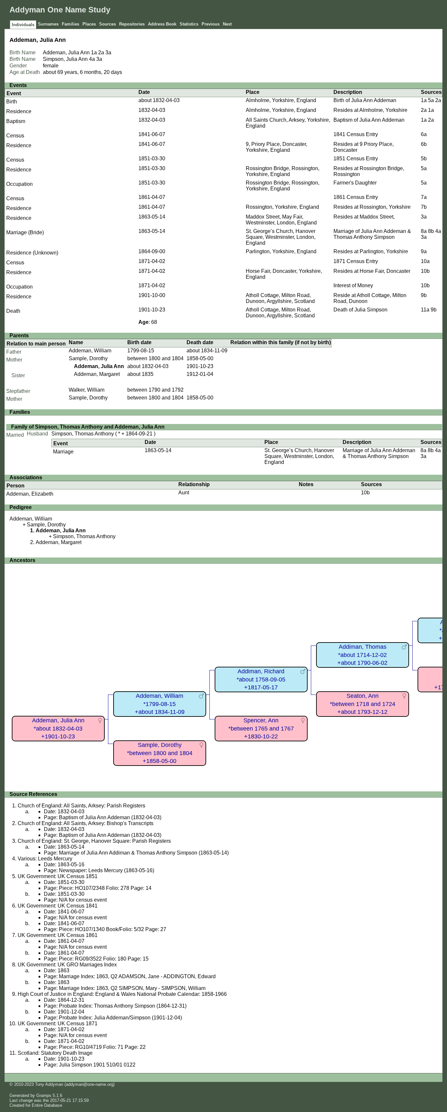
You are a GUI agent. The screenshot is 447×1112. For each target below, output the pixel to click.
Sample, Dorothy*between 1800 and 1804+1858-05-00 (159, 753)
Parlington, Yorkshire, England (281, 251)
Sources (107, 24)
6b (424, 144)
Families (70, 24)
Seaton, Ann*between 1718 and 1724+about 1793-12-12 (362, 704)
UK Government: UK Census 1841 (58, 906)
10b (425, 271)
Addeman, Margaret (97, 374)
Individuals (23, 24)
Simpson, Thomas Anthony (82, 433)
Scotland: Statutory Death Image (55, 1053)
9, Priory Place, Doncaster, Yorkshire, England (276, 147)
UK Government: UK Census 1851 (58, 876)
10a (425, 261)
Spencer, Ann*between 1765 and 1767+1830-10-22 (261, 728)
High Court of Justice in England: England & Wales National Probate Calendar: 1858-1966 (122, 994)
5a (431, 100)
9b (424, 295)
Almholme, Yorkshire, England (281, 100)
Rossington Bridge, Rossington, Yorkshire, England (282, 171)
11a (425, 309)
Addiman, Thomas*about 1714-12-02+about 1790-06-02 (362, 655)
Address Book (162, 24)
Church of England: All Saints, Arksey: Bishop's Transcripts (85, 823)
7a (424, 197)
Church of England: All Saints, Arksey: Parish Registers (81, 805)
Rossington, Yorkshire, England (282, 207)
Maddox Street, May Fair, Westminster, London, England (281, 219)
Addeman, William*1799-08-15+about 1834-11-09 (160, 704)
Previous (211, 24)
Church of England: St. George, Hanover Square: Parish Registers (94, 841)
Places (89, 24)
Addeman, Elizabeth (29, 494)
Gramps (43, 1095)
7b (424, 207)
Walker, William (86, 390)
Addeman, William (90, 350)
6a (424, 134)
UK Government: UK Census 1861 (58, 935)
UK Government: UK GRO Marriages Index (67, 964)
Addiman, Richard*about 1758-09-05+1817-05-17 (261, 679)
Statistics (189, 24)
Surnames (48, 24)
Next (227, 24)
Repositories (132, 24)
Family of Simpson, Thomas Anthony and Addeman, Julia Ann (88, 427)
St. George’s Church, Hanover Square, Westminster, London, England (280, 237)
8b (431, 231)
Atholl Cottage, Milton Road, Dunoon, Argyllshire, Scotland (280, 298)
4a (92, 59)
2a (101, 52)
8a (424, 231)
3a (108, 52)
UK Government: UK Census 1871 (58, 1023)
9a (424, 251)
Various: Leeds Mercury (45, 858)
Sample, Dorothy (88, 358)
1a (94, 52)
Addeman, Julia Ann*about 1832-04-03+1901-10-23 (58, 728)
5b (424, 158)
